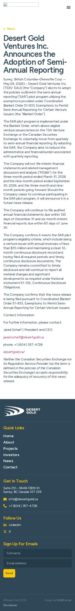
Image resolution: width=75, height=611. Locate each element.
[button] (68, 7)
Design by (58, 600)
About (8, 442)
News (8, 461)
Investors (11, 454)
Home (8, 436)
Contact (10, 467)
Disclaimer (10, 605)
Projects (10, 448)
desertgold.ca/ (14, 352)
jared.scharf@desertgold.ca (23, 337)
